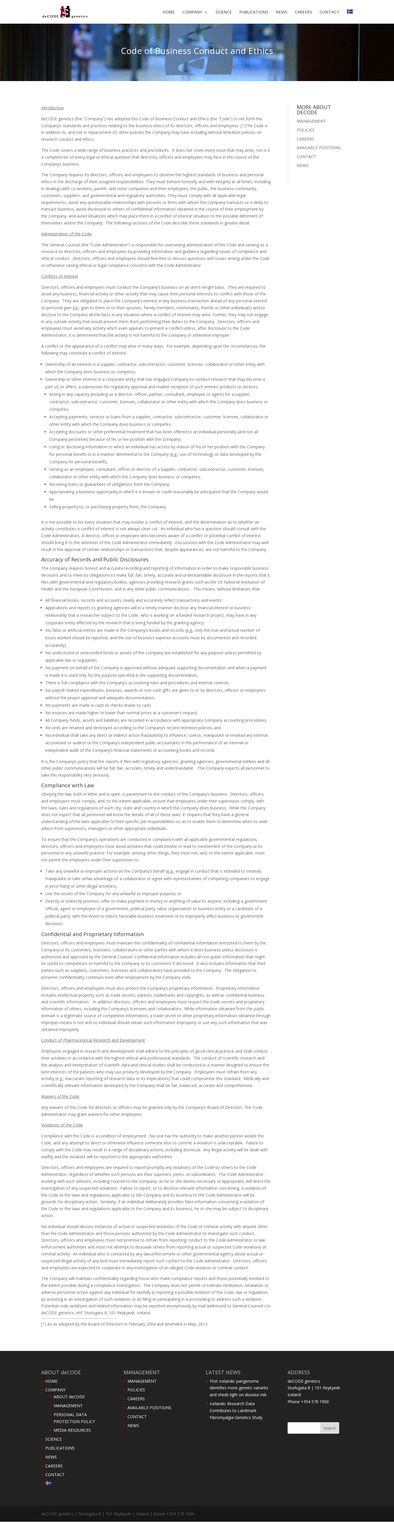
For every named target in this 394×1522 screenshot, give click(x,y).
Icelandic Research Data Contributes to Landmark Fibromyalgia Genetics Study (236, 1410)
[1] (243, 125)
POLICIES (305, 130)
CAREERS (303, 12)
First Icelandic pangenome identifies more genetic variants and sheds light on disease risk (239, 1388)
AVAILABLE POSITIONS (319, 147)
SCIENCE (223, 12)
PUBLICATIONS (253, 12)
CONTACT (329, 12)
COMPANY (192, 12)
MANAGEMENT (311, 121)
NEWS (281, 12)
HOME (169, 12)
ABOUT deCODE (69, 1396)
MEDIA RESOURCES (72, 1430)
